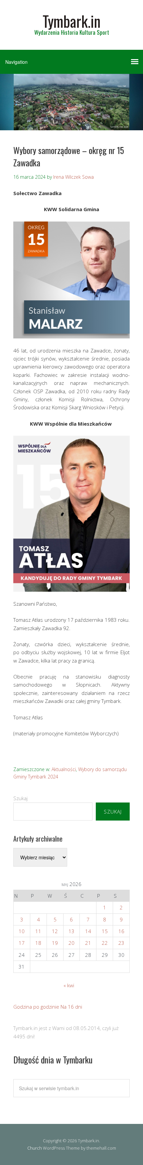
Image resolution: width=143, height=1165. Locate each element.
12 (55, 931)
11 (38, 931)
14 (88, 931)
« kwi (69, 985)
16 (121, 931)
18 (38, 942)
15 (105, 931)
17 (22, 942)
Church (34, 1148)
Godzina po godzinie (36, 1006)
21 (88, 942)
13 (71, 931)
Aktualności (64, 769)
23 (121, 942)
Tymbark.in (71, 21)
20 (71, 942)
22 (105, 942)
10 (22, 931)
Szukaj (20, 798)
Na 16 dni (71, 1006)
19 (55, 942)
